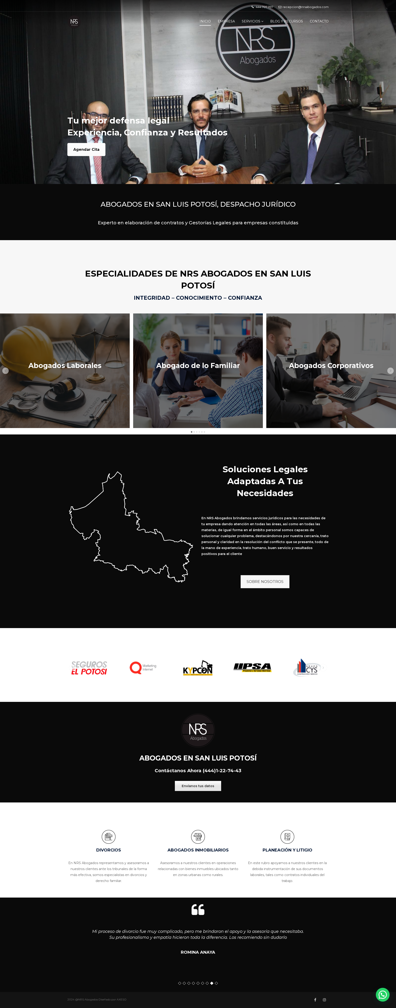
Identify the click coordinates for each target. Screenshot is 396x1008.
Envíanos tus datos (198, 786)
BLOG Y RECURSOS (286, 21)
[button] (5, 371)
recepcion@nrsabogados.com (306, 7)
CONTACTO (319, 21)
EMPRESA (226, 21)
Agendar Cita (86, 149)
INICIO (205, 21)
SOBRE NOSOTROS (265, 582)
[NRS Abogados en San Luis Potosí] (74, 21)
